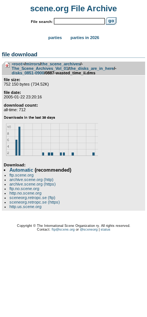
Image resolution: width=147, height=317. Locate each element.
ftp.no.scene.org (24, 188)
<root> (18, 64)
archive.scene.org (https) (32, 184)
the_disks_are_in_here (91, 68)
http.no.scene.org (25, 193)
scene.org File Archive (73, 8)
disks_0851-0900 (28, 73)
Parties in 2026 (84, 37)
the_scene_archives (60, 64)
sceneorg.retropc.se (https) (34, 202)
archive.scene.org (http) (31, 179)
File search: (42, 22)
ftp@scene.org (63, 229)
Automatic (21, 170)
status (105, 229)
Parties (55, 37)
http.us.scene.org (25, 206)
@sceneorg (89, 229)
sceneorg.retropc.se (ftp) (32, 197)
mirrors (33, 64)
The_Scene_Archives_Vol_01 (40, 68)
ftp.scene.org (21, 175)
